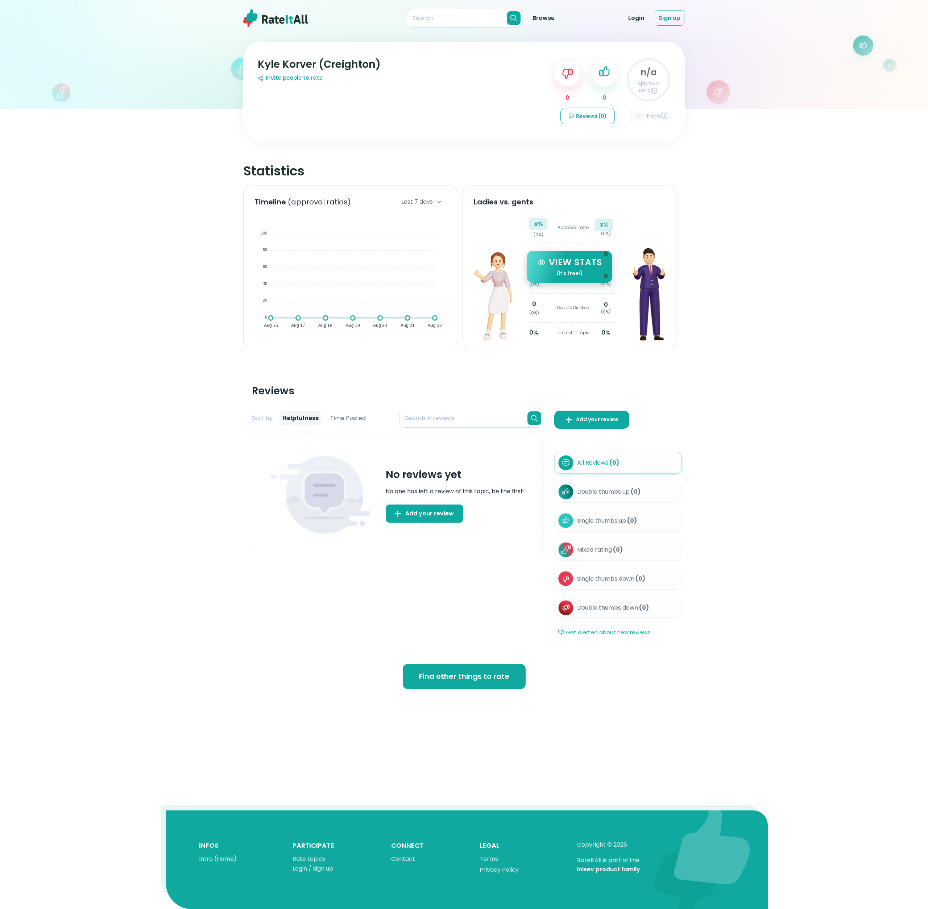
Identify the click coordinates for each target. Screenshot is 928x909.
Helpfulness (300, 418)
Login (636, 18)
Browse (544, 18)
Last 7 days (417, 202)
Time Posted (348, 418)
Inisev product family (608, 869)
